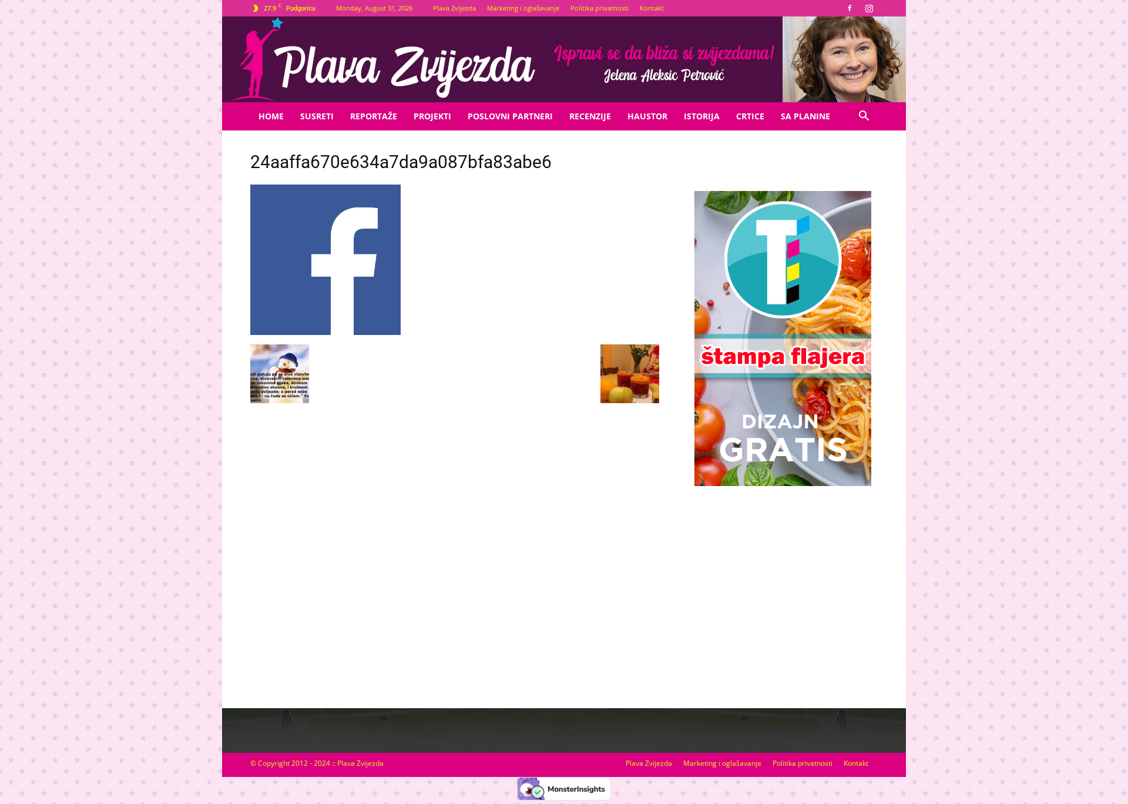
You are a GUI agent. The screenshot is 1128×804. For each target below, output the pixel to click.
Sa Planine (805, 116)
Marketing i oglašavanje (523, 8)
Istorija (702, 116)
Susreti (317, 116)
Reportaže (373, 116)
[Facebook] (849, 8)
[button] (864, 117)
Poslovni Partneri (510, 116)
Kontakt (652, 8)
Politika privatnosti (599, 8)
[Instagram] (869, 8)
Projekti (432, 116)
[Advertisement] (782, 585)
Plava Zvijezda (454, 8)
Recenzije (590, 116)
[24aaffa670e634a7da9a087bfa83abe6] (325, 332)
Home (271, 116)
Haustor (647, 116)
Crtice (750, 116)
